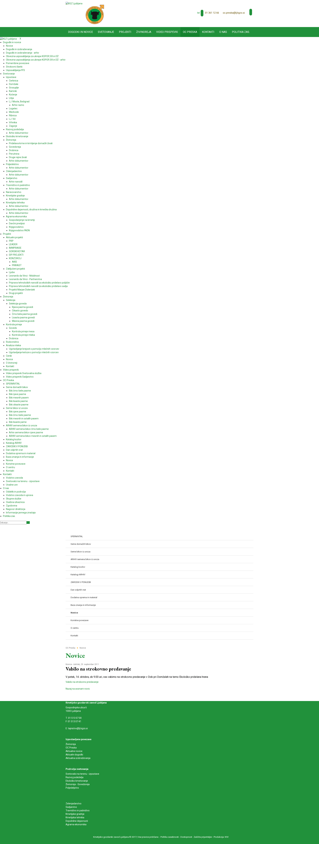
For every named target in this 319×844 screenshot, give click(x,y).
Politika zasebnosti (169, 837)
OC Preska (71, 747)
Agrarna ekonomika (76, 824)
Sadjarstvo (71, 807)
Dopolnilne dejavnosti (77, 821)
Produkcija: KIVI (221, 837)
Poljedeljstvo (72, 787)
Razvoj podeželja (74, 777)
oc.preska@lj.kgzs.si (234, 12)
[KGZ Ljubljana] (74, 3)
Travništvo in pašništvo (78, 810)
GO (28, 522)
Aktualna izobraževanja (78, 758)
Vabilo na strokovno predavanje (82, 682)
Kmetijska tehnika (75, 817)
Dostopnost (186, 837)
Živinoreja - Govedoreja (78, 784)
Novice (69, 664)
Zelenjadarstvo (73, 803)
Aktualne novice (74, 751)
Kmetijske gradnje (75, 814)
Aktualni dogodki (74, 754)
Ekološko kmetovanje (77, 780)
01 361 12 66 (212, 12)
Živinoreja (71, 744)
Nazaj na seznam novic (78, 688)
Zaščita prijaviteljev (203, 837)
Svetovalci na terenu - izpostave (82, 774)
